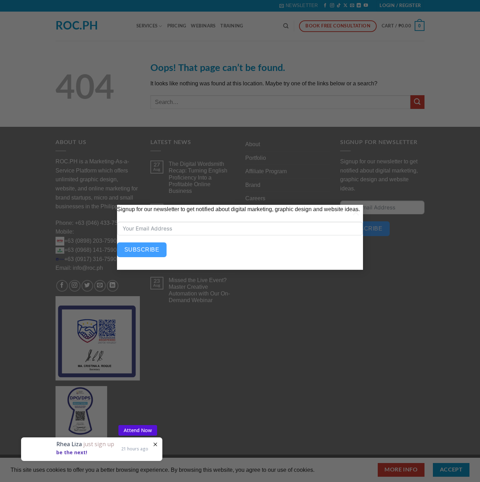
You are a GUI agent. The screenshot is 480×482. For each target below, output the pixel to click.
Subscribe (141, 250)
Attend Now (138, 430)
